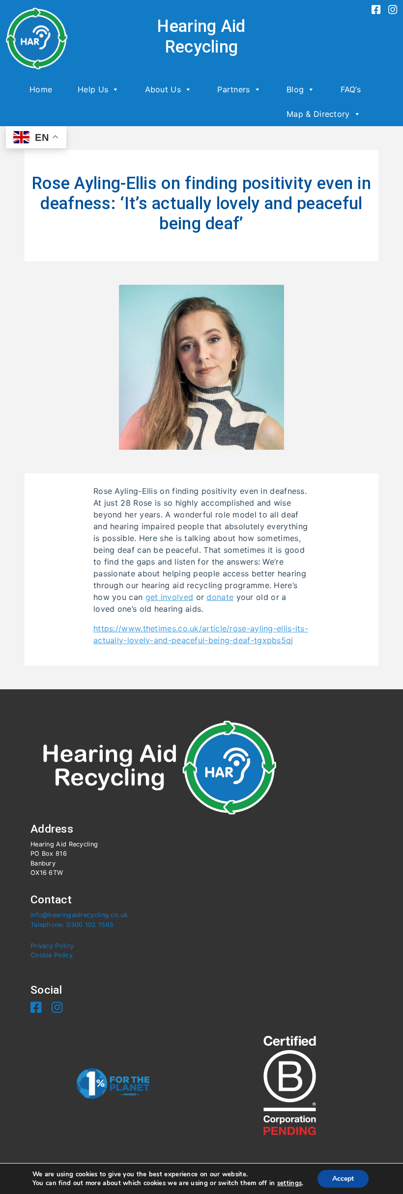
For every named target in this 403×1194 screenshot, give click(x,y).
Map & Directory (318, 114)
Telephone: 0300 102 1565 (72, 924)
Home (40, 89)
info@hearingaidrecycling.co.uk (79, 915)
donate (219, 597)
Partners (233, 89)
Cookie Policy (51, 955)
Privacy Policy (52, 946)
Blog (295, 89)
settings (289, 1183)
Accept (343, 1178)
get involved (169, 597)
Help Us (93, 89)
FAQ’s (351, 89)
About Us (163, 89)
